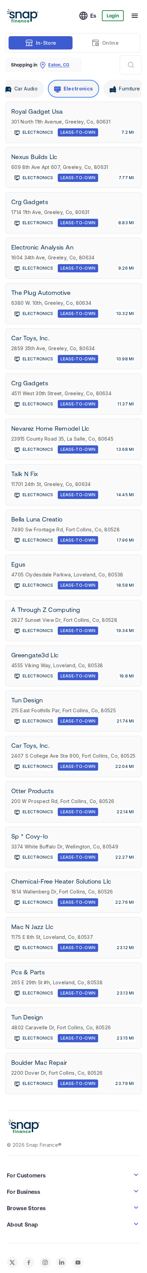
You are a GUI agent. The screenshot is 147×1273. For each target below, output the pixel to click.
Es (93, 16)
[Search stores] (131, 64)
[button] (73, 1175)
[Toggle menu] (135, 16)
